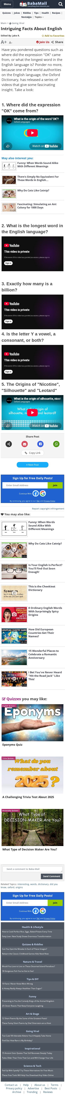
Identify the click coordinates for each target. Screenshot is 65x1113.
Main (3, 23)
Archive (16, 1092)
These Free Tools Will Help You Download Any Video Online (28, 1075)
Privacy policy (14, 1088)
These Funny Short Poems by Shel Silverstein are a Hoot (26, 1023)
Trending (32, 1092)
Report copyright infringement (48, 508)
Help (26, 1085)
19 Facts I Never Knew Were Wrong (17, 983)
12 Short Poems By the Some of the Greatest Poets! (24, 1018)
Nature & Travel (32, 961)
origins (19, 887)
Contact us (11, 1085)
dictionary (43, 884)
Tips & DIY (32, 979)
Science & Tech (32, 1065)
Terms (54, 1085)
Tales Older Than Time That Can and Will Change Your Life (27, 1058)
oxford (11, 887)
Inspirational (32, 1048)
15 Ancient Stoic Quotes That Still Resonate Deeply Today (27, 1053)
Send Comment (51, 876)
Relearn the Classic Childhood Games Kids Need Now (25, 953)
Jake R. (16, 35)
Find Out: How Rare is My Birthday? (17, 1040)
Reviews (48, 1092)
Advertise (33, 1088)
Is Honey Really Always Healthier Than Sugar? (22, 988)
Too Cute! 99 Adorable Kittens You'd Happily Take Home (26, 1035)
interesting (23, 884)
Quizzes (13, 698)
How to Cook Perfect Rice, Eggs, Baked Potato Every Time (27, 931)
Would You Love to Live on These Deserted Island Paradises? (28, 966)
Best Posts (51, 1088)
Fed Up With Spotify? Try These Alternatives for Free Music (27, 1070)
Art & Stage (32, 1013)
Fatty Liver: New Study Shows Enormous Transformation (26, 936)
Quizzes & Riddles (32, 944)
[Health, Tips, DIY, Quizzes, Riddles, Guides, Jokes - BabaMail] (34, 4)
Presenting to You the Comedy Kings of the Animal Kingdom (28, 1001)
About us (39, 1085)
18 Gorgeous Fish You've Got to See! (18, 971)
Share (58, 42)
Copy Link (34, 453)
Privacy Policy (49, 501)
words (33, 884)
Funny (32, 996)
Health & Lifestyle (32, 927)
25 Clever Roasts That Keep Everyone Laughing (22, 1005)
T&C (38, 501)
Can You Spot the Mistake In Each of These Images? (24, 949)
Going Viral (17, 23)
